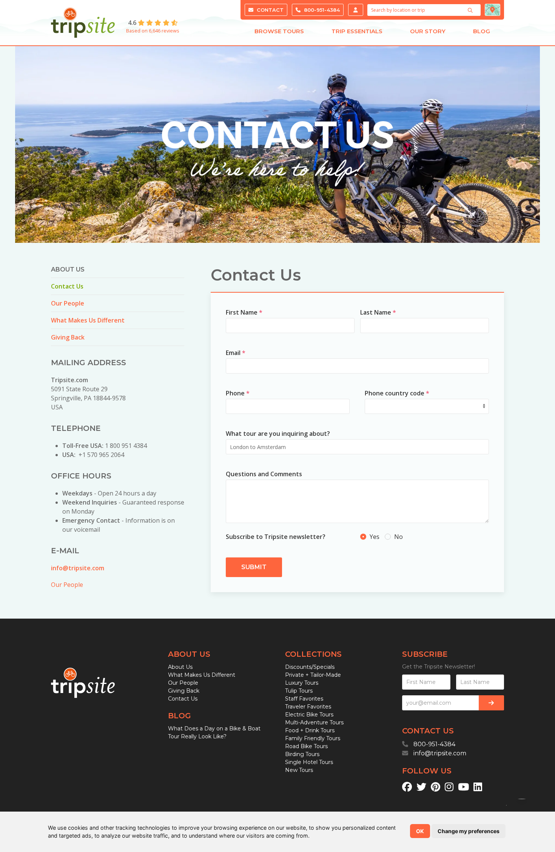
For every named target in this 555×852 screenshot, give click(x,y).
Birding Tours (302, 754)
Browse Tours (279, 31)
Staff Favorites (304, 698)
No (398, 536)
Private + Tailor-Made (313, 674)
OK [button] (420, 831)
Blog (481, 31)
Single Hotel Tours (309, 762)
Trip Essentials (356, 31)
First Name (244, 312)
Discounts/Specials (310, 667)
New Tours (299, 770)
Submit (254, 567)
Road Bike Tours (306, 746)
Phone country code (397, 393)
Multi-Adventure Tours (314, 722)
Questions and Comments (264, 474)
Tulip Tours (299, 690)
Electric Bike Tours (309, 714)
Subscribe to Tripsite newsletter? (275, 536)
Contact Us (67, 286)
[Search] (471, 10)
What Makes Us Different (88, 320)
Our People (67, 303)
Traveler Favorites (308, 706)
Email (235, 353)
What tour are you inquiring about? (278, 433)
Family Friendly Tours (312, 738)
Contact (269, 10)
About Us (180, 667)
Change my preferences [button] (468, 831)
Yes (374, 536)
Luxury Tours (301, 682)
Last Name (378, 312)
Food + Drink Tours (310, 730)
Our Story (428, 31)
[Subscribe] (491, 702)
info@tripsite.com (77, 568)
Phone (238, 393)
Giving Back (68, 337)
